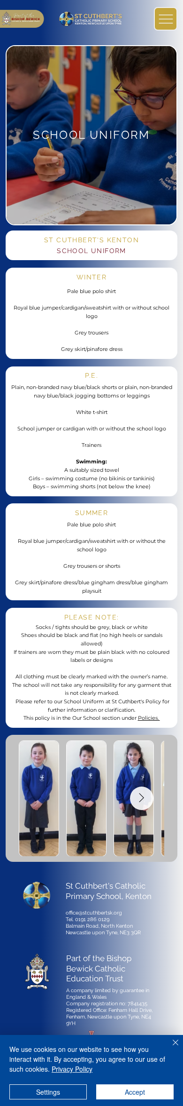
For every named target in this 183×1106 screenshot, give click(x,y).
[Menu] (165, 19)
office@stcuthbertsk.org (94, 913)
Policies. (149, 718)
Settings (48, 1092)
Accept (135, 1092)
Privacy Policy (72, 1069)
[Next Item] (141, 798)
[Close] (170, 1048)
